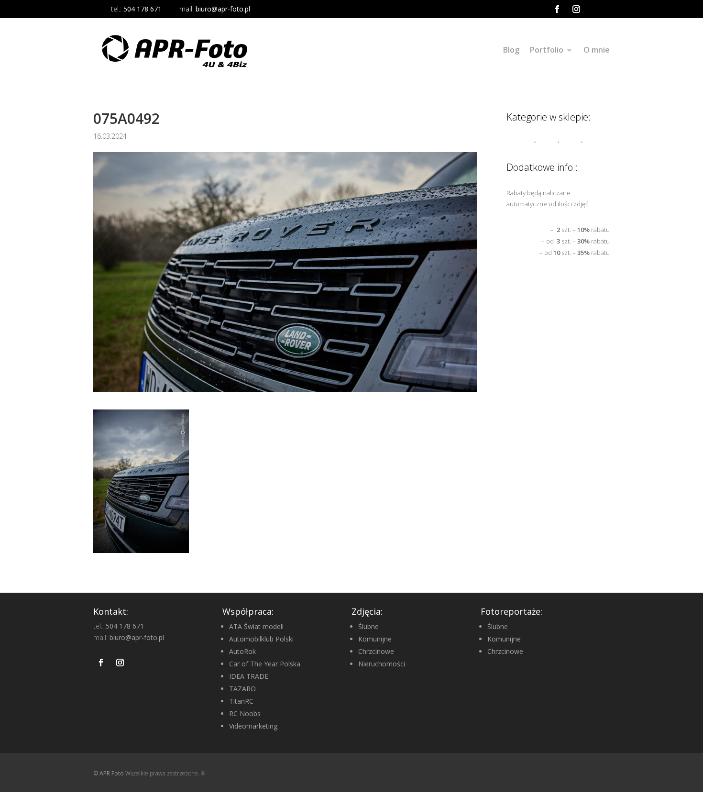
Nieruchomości (381, 663)
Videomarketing (253, 725)
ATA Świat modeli (256, 626)
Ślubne (368, 626)
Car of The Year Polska (264, 663)
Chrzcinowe (376, 651)
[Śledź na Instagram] (576, 9)
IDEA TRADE (248, 676)
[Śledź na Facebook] (557, 9)
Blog (511, 49)
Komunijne (375, 638)
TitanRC (241, 701)
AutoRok (242, 651)
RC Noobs (245, 713)
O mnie (596, 49)
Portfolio (546, 49)
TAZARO (242, 688)
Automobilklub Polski (261, 638)
